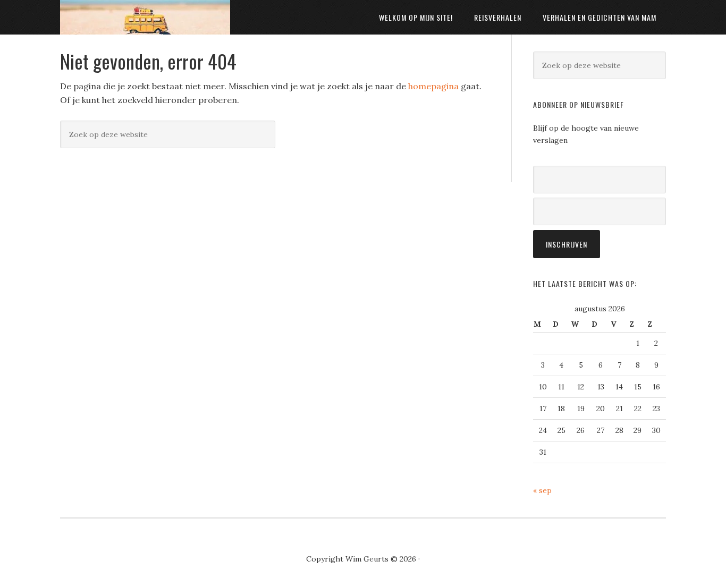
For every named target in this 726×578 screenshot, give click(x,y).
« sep (542, 490)
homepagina (433, 86)
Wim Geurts (145, 17)
